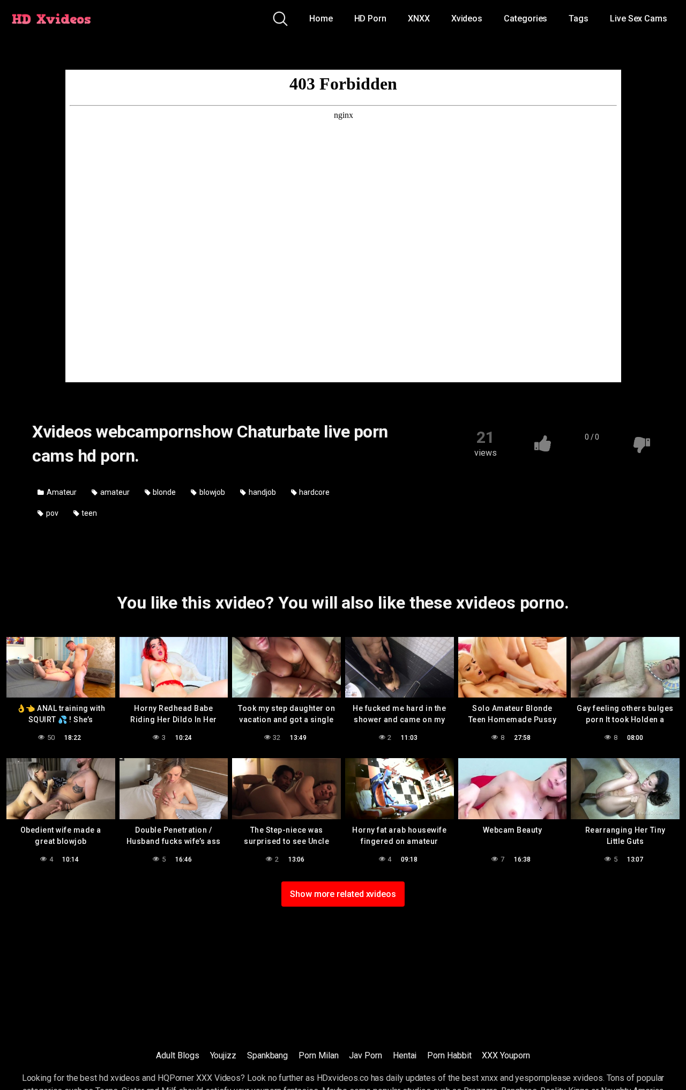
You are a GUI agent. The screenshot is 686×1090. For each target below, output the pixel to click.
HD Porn (370, 18)
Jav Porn (365, 1055)
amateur (114, 492)
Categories (525, 18)
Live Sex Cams (638, 18)
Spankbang (267, 1055)
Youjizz (223, 1055)
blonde (164, 492)
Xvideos (466, 18)
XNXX (419, 18)
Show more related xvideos (343, 894)
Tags (578, 18)
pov (51, 513)
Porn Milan (318, 1055)
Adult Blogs (177, 1055)
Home (321, 18)
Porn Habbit (449, 1055)
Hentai (405, 1055)
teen (89, 513)
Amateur (61, 492)
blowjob (211, 492)
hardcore (313, 492)
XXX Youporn (506, 1055)
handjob (261, 492)
